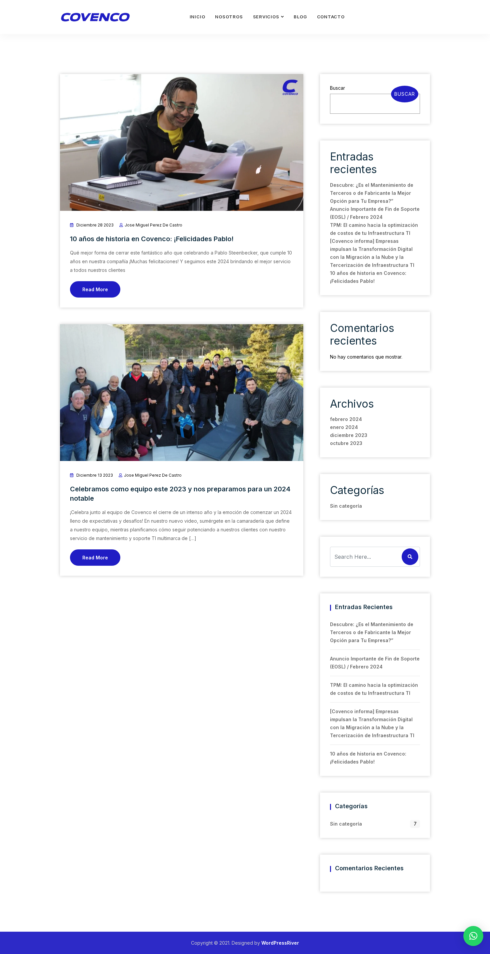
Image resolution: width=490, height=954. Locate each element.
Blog (300, 16)
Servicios (266, 16)
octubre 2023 (346, 443)
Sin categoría (346, 506)
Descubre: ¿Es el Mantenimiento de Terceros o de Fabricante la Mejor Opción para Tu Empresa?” (371, 193)
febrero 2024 (346, 419)
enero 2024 (344, 427)
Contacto (331, 16)
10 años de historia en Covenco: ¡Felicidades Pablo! (152, 239)
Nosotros (229, 16)
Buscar (337, 88)
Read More (95, 289)
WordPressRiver (280, 943)
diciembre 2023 (348, 435)
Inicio (197, 16)
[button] (473, 936)
